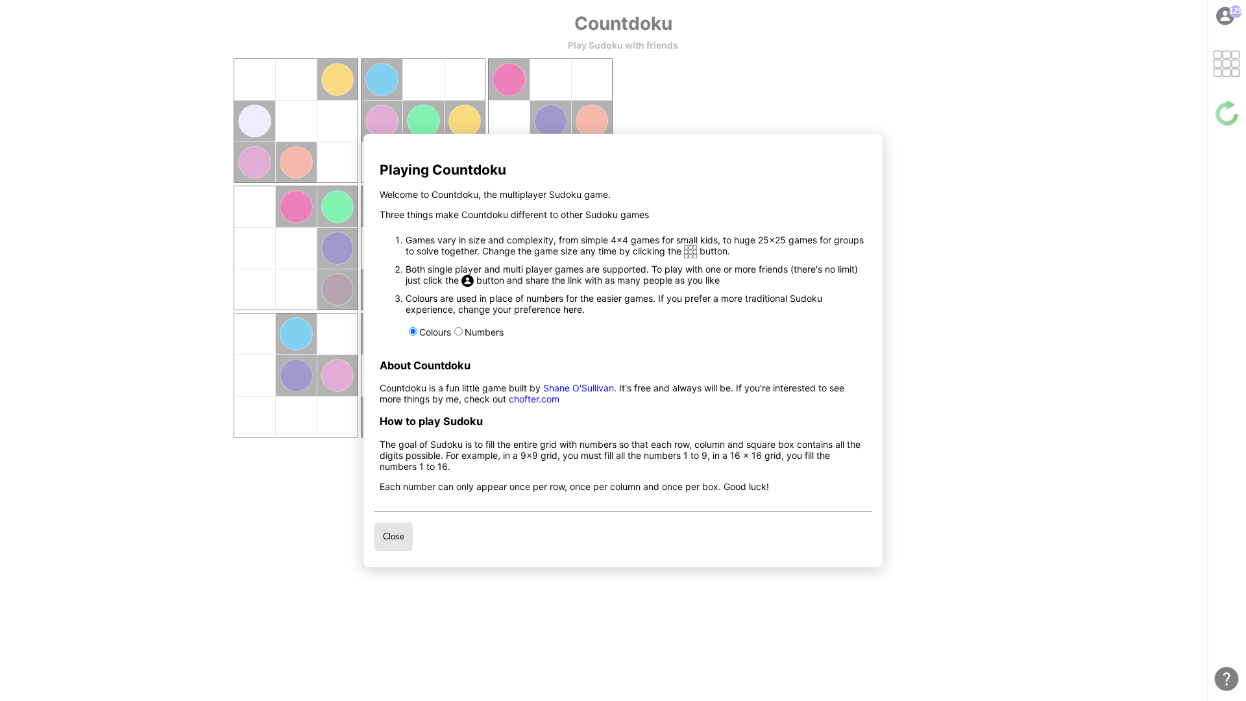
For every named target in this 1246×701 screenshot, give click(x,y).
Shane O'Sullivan (578, 387)
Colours (435, 332)
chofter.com (534, 398)
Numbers (484, 332)
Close (393, 536)
